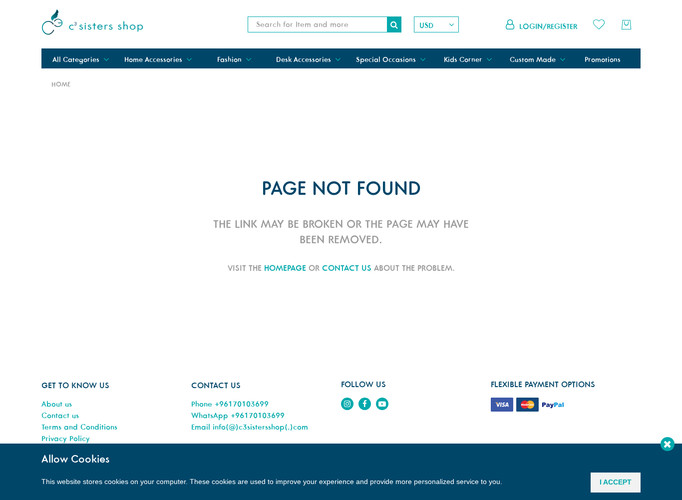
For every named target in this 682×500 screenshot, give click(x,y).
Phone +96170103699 (230, 404)
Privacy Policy (65, 438)
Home (60, 84)
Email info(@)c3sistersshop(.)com (249, 427)
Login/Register (548, 26)
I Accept (616, 482)
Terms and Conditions (79, 427)
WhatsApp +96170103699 (238, 415)
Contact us (60, 415)
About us (56, 404)
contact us (346, 268)
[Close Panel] (668, 444)
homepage (285, 268)
